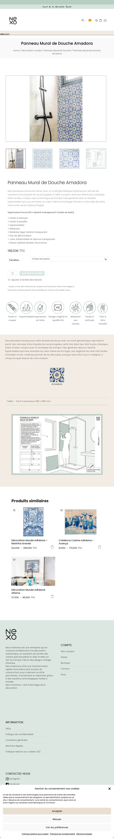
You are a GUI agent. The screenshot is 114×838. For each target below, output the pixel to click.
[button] (109, 788)
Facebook (14, 784)
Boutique (65, 662)
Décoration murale (31, 50)
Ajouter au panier (32, 273)
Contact (65, 668)
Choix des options (52, 547)
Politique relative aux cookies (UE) (23, 751)
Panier (64, 657)
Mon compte (67, 651)
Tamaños (14, 260)
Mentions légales (84, 834)
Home (16, 50)
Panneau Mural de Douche (57, 50)
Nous (63, 674)
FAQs (8, 728)
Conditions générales (17, 740)
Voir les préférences (57, 827)
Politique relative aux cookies (35, 834)
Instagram (14, 778)
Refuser (57, 819)
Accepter (57, 811)
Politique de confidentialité (62, 834)
